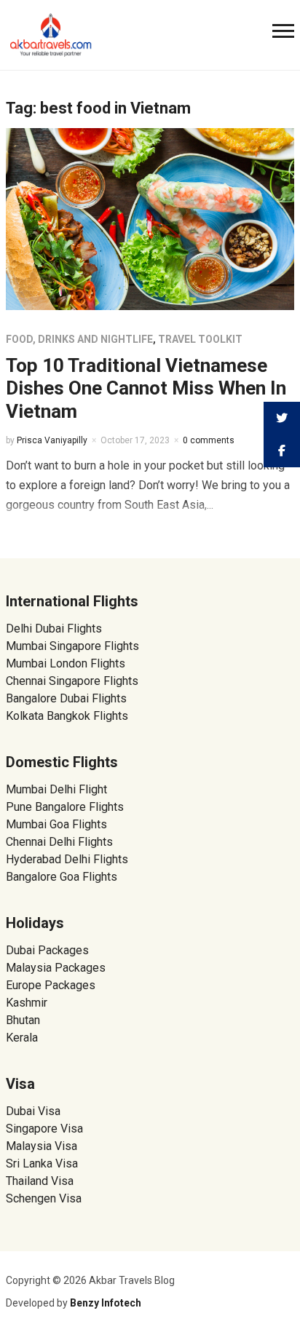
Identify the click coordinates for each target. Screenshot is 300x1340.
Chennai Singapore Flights (72, 681)
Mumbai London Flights (65, 663)
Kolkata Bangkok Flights (67, 716)
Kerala (22, 1037)
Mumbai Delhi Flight (56, 789)
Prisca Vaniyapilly (52, 440)
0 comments (208, 440)
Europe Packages (50, 985)
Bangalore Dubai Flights (66, 698)
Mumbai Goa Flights (56, 824)
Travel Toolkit (200, 339)
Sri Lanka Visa (43, 1163)
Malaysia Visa (41, 1146)
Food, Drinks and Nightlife (79, 339)
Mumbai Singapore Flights (72, 646)
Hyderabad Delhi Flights (67, 859)
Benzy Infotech (105, 1303)
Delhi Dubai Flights (54, 628)
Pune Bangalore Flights (65, 807)
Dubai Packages (47, 950)
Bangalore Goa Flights (61, 877)
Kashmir (26, 1003)
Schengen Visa (44, 1198)
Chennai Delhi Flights (59, 842)
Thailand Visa (40, 1181)
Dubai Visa (33, 1111)
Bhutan (23, 1020)
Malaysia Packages (56, 968)
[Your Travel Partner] (51, 33)
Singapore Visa (44, 1128)
